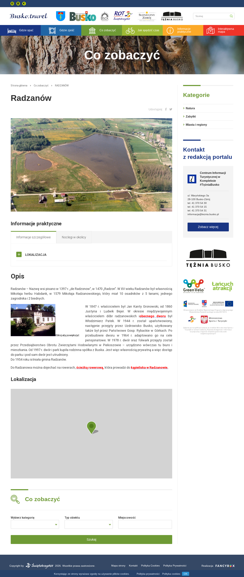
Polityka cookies (171, 573)
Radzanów (62, 85)
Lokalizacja (35, 255)
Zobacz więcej (208, 227)
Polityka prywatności (148, 573)
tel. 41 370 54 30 (197, 203)
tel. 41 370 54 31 (197, 210)
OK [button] (185, 573)
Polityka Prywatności (174, 565)
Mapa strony (118, 565)
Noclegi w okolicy (74, 237)
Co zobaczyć (41, 85)
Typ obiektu (72, 517)
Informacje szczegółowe (33, 237)
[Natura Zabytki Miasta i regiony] (35, 524)
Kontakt (133, 565)
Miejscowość (127, 517)
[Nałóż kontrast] (24, 3)
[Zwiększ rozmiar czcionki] (12, 3)
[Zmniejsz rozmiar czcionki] (18, 3)
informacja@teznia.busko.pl (203, 214)
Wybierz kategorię (22, 517)
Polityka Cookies (150, 565)
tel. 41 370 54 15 (197, 206)
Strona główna (19, 85)
